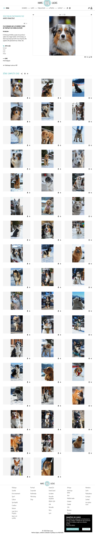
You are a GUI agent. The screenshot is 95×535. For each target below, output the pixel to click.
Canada (69, 504)
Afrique (69, 488)
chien (4, 50)
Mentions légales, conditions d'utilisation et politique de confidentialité (47, 532)
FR (24, 23)
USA (68, 507)
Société (14, 491)
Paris (50, 510)
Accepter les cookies (72, 529)
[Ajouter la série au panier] (27, 73)
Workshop (33, 496)
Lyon (50, 513)
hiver (4, 52)
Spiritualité (15, 502)
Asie (68, 495)
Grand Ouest (52, 491)
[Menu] (4, 8)
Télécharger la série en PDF (11, 65)
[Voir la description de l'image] (89, 57)
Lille (50, 504)
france (4, 53)
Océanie (69, 501)
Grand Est (51, 488)
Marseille (51, 507)
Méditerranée (70, 498)
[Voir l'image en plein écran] (91, 57)
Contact (60, 8)
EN (26, 23)
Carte (32, 8)
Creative (14, 505)
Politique (14, 488)
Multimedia (33, 494)
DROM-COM (52, 501)
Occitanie (51, 494)
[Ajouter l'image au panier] (87, 57)
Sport (13, 496)
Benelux (69, 510)
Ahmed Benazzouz (9, 18)
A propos (51, 8)
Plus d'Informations (70, 525)
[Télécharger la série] (25, 73)
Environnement (16, 494)
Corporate (33, 491)
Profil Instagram (6, 61)
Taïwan (69, 513)
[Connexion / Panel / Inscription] (91, 8)
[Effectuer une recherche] (89, 8)
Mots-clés (7, 46)
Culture (14, 499)
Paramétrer (86, 529)
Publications (41, 8)
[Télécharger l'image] (85, 57)
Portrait (4, 48)
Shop (31, 499)
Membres (24, 8)
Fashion (14, 508)
